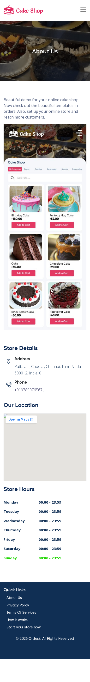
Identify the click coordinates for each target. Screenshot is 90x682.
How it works (17, 620)
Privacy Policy (17, 605)
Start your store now (23, 627)
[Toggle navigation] (83, 9)
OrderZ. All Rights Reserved (51, 638)
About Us (14, 598)
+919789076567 (28, 390)
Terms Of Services (21, 612)
